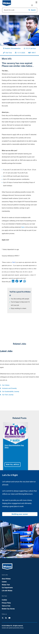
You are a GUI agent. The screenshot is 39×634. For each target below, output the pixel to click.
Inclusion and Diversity (9, 388)
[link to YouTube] (9, 618)
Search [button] (33, 10)
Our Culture (5, 385)
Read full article (12, 464)
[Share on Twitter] (21, 282)
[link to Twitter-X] (2, 618)
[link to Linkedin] (6, 618)
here (22, 227)
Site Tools (4, 596)
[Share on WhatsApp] (25, 282)
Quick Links (5, 575)
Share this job (6, 282)
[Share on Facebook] (18, 282)
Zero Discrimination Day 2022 (14, 446)
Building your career (20, 514)
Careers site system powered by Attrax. (13, 628)
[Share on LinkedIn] (14, 282)
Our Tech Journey (7, 395)
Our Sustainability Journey (10, 391)
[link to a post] (15, 433)
